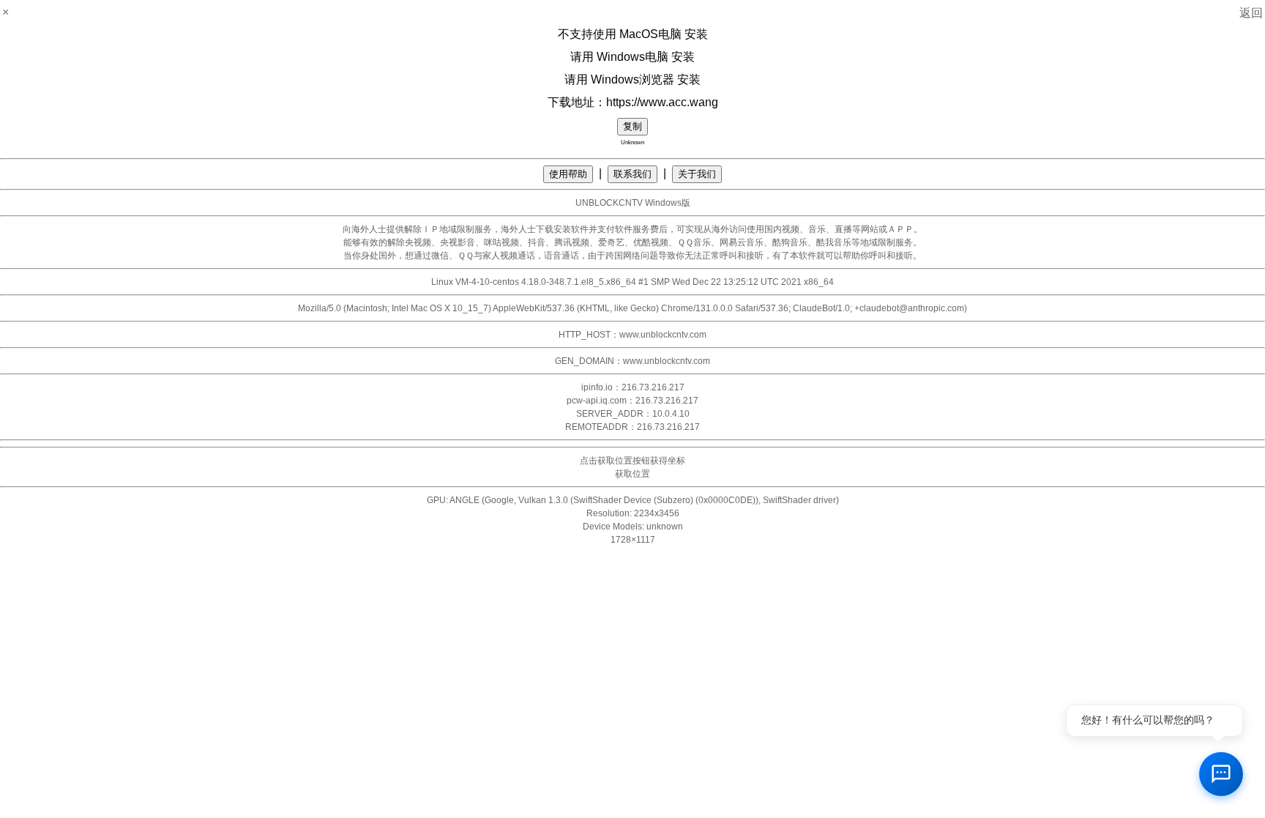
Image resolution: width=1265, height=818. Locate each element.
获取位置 (632, 474)
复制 (632, 126)
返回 (1251, 13)
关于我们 (697, 173)
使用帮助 (568, 173)
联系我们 (632, 173)
